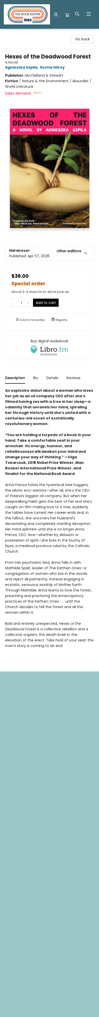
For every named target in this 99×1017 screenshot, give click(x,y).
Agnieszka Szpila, (22, 67)
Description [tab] (15, 377)
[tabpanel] (49, 524)
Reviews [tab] (73, 377)
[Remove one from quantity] (15, 302)
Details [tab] (52, 377)
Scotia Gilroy (52, 67)
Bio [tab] (35, 377)
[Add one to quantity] (28, 302)
